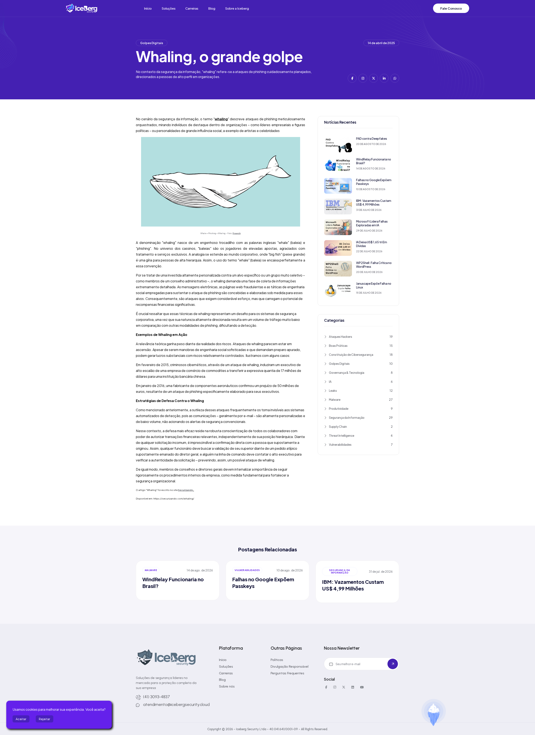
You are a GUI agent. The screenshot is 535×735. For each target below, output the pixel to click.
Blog (211, 8)
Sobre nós (227, 686)
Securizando (185, 490)
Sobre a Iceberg (237, 8)
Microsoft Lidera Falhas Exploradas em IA (372, 223)
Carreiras (191, 8)
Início (148, 8)
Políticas (277, 660)
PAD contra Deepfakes (371, 138)
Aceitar (21, 719)
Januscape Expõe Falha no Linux (373, 285)
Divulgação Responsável (289, 666)
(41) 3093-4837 (156, 696)
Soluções (169, 8)
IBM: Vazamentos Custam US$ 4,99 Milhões (373, 202)
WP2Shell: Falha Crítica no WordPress (374, 264)
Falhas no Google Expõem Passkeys (373, 182)
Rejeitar (44, 719)
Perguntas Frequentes (287, 673)
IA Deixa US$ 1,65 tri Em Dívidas (371, 244)
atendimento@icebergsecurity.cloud (176, 704)
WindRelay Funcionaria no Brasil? (373, 161)
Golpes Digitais (151, 43)
